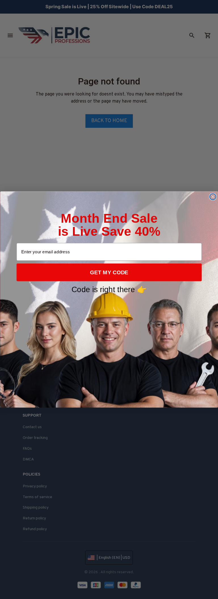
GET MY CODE (109, 272)
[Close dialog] (212, 197)
